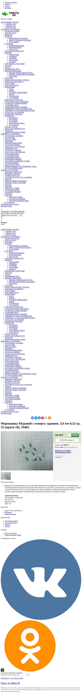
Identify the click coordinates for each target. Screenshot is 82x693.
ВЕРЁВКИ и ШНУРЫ (12, 174)
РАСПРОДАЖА (6, 206)
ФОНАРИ (8, 195)
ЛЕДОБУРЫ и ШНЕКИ (13, 150)
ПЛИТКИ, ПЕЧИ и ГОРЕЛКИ (15, 183)
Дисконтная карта (11, 523)
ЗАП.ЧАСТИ (13, 49)
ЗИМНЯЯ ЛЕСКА (11, 148)
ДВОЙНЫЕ (13, 56)
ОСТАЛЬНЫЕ (14, 42)
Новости (8, 4)
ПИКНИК (8, 186)
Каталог (6, 19)
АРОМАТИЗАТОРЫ (12, 31)
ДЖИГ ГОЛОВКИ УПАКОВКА (20, 40)
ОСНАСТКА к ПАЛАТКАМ (15, 147)
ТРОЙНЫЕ (13, 58)
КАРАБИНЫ (13, 120)
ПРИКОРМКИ (10, 87)
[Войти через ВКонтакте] (35, 417)
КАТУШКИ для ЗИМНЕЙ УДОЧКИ (17, 161)
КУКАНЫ (8, 65)
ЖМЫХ (11, 94)
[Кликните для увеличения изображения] (27, 450)
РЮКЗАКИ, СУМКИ (12, 188)
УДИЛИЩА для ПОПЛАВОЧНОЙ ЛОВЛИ (20, 110)
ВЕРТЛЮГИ (13, 118)
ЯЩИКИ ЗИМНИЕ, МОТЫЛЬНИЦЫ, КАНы (20, 166)
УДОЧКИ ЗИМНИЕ (11, 163)
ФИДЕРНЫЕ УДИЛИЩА (14, 114)
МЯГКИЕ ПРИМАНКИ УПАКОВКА (22, 74)
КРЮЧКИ (8, 53)
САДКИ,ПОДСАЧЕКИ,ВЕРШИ (16, 103)
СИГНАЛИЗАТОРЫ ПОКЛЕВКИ (16, 101)
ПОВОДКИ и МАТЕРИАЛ (14, 82)
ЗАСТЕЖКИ (13, 121)
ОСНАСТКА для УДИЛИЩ (14, 112)
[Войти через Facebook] (39, 417)
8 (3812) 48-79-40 (18, 211)
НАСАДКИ (9, 78)
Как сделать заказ (11, 533)
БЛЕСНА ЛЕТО (10, 33)
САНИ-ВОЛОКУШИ (12, 190)
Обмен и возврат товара (13, 535)
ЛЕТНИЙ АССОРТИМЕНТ (10, 29)
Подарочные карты (11, 521)
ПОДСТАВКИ (10, 83)
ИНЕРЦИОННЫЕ (15, 47)
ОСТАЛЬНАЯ (14, 125)
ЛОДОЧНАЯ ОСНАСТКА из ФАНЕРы (18, 177)
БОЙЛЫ (12, 91)
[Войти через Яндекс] (42, 417)
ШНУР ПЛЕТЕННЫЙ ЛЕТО (15, 129)
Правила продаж (10, 514)
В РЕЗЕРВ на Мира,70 (67, 440)
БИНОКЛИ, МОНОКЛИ (13, 172)
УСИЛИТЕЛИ (14, 96)
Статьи (7, 6)
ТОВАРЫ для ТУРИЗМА (9, 170)
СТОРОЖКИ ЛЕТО (12, 105)
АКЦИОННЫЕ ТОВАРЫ (10, 22)
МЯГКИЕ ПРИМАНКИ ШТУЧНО (21, 73)
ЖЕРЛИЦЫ (9, 141)
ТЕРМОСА (8, 193)
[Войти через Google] (46, 418)
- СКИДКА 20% (10, 26)
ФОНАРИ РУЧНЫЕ (16, 197)
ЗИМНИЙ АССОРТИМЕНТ (10, 134)
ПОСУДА (8, 184)
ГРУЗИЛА (8, 37)
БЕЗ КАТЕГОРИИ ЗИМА (13, 168)
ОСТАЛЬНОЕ (10, 202)
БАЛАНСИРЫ (10, 138)
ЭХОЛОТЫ (9, 130)
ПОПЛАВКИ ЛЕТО (12, 85)
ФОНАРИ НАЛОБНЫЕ (17, 199)
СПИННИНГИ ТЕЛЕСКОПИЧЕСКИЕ (18, 109)
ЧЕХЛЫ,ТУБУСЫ (11, 127)
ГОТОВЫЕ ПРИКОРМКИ (18, 92)
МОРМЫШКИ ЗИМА (12, 157)
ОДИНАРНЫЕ (14, 55)
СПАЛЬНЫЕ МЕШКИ (13, 192)
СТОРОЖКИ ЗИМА (12, 156)
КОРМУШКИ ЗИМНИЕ (13, 159)
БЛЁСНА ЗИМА (10, 139)
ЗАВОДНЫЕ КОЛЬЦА (17, 123)
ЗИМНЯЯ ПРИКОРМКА (13, 143)
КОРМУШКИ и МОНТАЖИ (15, 64)
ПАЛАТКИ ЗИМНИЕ (12, 145)
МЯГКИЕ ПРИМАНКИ (13, 71)
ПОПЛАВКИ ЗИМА (12, 154)
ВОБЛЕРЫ (8, 35)
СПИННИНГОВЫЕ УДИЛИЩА (16, 107)
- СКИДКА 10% (10, 24)
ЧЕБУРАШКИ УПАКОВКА (18, 38)
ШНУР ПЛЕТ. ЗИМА (12, 165)
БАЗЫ (11, 89)
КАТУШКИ (9, 44)
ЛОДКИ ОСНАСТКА (12, 175)
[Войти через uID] (32, 417)
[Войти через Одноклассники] (49, 417)
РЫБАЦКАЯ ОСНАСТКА (14, 100)
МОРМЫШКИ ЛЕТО (12, 69)
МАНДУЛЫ (13, 76)
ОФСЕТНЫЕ (13, 60)
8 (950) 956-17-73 (6, 211)
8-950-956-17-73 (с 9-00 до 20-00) (12, 678)
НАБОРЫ (12, 62)
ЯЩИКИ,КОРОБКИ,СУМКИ (15, 132)
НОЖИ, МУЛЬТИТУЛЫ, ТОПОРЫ (17, 80)
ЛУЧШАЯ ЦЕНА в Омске (10, 204)
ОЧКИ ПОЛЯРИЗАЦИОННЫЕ (16, 181)
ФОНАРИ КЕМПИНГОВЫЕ (19, 201)
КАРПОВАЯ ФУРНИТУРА (14, 51)
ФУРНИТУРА (9, 116)
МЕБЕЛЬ (8, 179)
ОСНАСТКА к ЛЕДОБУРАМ (15, 152)
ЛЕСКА (7, 67)
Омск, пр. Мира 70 (10, 683)
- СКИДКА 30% (10, 28)
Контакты (8, 8)
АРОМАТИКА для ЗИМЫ (14, 136)
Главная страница (11, 2)
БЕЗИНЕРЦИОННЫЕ (16, 46)
